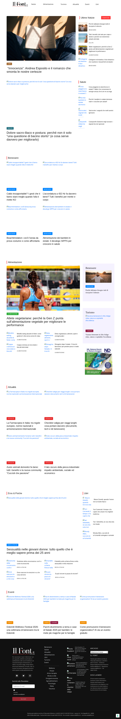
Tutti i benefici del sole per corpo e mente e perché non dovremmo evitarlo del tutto (100, 37)
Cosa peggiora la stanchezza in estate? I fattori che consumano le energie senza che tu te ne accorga (100, 89)
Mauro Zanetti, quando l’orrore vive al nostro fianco (103, 501)
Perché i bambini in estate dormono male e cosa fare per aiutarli (100, 100)
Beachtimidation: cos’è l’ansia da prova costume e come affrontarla (23, 239)
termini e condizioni (19, 694)
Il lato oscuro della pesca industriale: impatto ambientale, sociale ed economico (62, 470)
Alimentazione (48, 4)
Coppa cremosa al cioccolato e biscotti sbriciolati (27, 346)
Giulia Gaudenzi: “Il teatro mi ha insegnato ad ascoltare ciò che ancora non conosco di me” (80, 650)
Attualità (76, 4)
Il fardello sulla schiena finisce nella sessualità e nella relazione (66, 562)
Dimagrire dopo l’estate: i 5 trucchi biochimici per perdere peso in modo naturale (67, 346)
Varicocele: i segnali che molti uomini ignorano (101, 112)
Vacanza (52, 688)
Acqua (52, 670)
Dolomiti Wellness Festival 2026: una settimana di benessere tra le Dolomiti (23, 630)
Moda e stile (51, 676)
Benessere (20, 4)
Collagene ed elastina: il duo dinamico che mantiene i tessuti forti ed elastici (101, 61)
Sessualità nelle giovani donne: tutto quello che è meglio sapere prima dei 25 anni (40, 551)
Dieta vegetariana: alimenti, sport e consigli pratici (66, 335)
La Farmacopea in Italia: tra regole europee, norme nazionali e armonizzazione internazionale (23, 426)
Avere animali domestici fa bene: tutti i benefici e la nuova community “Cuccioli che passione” (24, 470)
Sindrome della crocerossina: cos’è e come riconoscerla (29, 562)
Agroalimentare (51, 681)
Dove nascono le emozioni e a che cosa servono (28, 574)
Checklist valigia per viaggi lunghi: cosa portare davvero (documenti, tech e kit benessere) (60, 426)
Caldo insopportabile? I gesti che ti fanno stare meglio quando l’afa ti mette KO (23, 196)
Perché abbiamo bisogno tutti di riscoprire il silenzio (99, 25)
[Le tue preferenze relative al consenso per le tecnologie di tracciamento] (117, 715)
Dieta (52, 686)
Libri (97, 4)
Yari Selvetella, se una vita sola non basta (103, 523)
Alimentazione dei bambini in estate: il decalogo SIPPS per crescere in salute (57, 241)
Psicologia (51, 683)
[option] (99, 283)
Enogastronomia (52, 678)
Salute (33, 4)
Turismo (64, 4)
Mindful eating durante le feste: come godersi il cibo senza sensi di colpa (29, 335)
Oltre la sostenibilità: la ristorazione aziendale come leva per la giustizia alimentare (81, 665)
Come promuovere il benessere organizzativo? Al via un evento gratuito (95, 630)
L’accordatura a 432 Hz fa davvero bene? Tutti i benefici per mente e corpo (59, 196)
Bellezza (52, 668)
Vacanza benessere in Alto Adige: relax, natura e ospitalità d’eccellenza (98, 336)
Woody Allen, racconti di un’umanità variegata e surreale (103, 534)
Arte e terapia (52, 673)
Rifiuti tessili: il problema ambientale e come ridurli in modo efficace (78, 658)
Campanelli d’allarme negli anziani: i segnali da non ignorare (101, 123)
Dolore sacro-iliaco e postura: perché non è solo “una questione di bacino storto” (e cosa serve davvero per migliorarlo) (39, 136)
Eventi (87, 4)
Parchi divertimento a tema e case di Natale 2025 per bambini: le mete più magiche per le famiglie (60, 630)
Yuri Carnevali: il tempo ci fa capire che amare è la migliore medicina (103, 512)
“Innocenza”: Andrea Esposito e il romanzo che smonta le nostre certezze (39, 70)
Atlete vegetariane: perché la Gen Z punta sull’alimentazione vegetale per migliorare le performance (101, 49)
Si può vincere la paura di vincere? (66, 573)
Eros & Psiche (12, 545)
